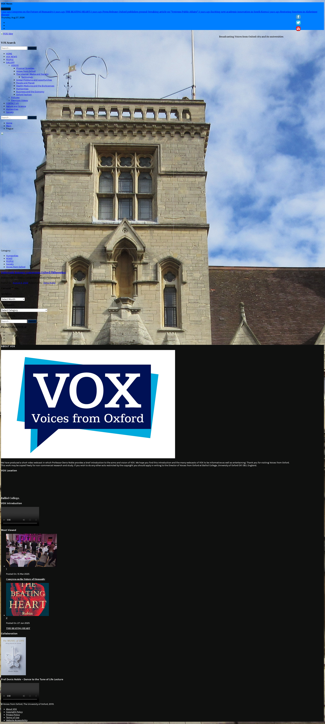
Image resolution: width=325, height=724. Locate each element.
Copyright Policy (14, 712)
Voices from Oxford (26, 71)
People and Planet (25, 83)
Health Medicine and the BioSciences (35, 85)
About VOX (11, 709)
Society (10, 112)
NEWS (9, 258)
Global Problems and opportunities (34, 80)
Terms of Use (12, 717)
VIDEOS (15, 65)
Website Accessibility (16, 720)
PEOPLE (10, 59)
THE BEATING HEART (72, 11)
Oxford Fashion (24, 94)
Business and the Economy (30, 91)
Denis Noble (49, 282)
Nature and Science (16, 106)
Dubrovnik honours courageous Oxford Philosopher (33, 272)
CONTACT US (12, 103)
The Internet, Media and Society (32, 74)
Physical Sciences (25, 68)
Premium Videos (19, 100)
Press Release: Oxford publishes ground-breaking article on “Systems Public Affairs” (145, 11)
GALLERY (10, 62)
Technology (27, 77)
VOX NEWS (11, 56)
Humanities (22, 88)
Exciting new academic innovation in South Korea (233, 11)
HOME (9, 53)
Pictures (15, 97)
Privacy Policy (13, 714)
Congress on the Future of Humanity (27, 11)
